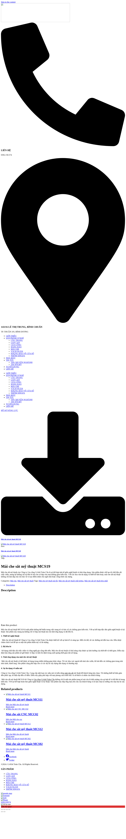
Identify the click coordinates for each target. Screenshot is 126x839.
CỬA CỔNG (16, 345)
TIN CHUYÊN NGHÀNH (21, 362)
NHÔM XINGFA (18, 356)
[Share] (4, 809)
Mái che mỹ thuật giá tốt (48, 581)
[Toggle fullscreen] (7, 809)
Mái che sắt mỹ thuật (25, 581)
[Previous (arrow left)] (2, 811)
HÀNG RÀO (16, 347)
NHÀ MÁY (11, 358)
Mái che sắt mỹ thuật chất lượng (71, 581)
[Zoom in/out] (9, 809)
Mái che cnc (17, 719)
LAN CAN (15, 342)
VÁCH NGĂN (17, 351)
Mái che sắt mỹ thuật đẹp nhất (96, 581)
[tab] (65, 585)
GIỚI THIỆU (11, 336)
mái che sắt (69, 673)
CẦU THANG (17, 340)
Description (10, 585)
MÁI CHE (15, 349)
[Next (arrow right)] (4, 811)
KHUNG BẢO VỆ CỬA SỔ (22, 353)
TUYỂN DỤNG (12, 367)
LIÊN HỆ (10, 369)
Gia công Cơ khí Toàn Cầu (44, 679)
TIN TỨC (10, 360)
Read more (10, 707)
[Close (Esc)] (2, 809)
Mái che (13, 581)
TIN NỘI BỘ (16, 365)
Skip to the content (8, 2)
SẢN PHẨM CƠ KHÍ (15, 338)
